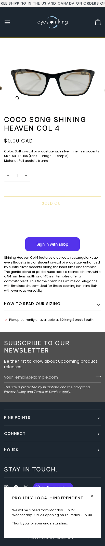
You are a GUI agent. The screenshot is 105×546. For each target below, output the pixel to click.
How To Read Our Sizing (32, 303)
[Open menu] (11, 22)
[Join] (97, 377)
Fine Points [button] (17, 417)
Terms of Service (47, 392)
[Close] (94, 494)
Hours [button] (11, 449)
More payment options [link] (22, 233)
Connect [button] (14, 433)
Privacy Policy (15, 392)
